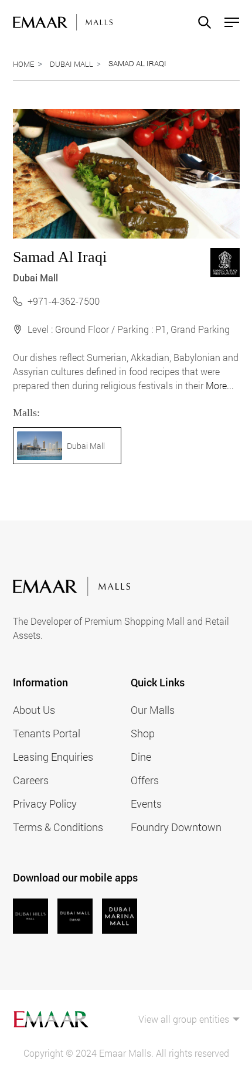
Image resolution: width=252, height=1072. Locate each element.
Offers (145, 780)
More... (220, 385)
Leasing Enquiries (53, 757)
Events (146, 804)
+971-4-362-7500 (64, 301)
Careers (31, 780)
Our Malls (153, 710)
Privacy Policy (45, 804)
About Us (34, 710)
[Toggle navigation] (228, 22)
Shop (143, 733)
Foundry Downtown (176, 827)
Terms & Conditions (58, 827)
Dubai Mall (71, 64)
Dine (141, 757)
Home (23, 64)
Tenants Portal (46, 733)
